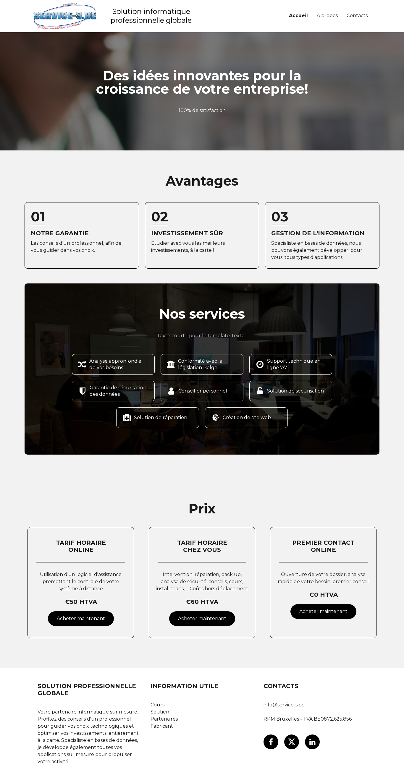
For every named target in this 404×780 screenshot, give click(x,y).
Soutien (160, 712)
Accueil (298, 15)
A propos (327, 15)
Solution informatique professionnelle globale (151, 16)
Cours (157, 705)
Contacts (357, 15)
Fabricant (162, 726)
